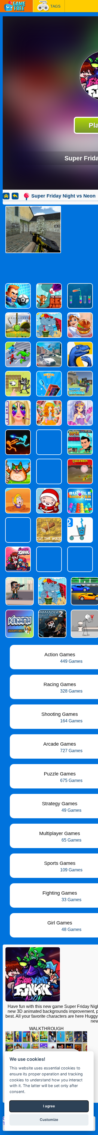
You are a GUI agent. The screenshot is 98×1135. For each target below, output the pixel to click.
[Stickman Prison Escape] (84, 624)
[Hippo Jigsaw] (51, 591)
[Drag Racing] (84, 591)
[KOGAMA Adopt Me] (19, 624)
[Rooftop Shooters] (19, 591)
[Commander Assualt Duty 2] (51, 624)
